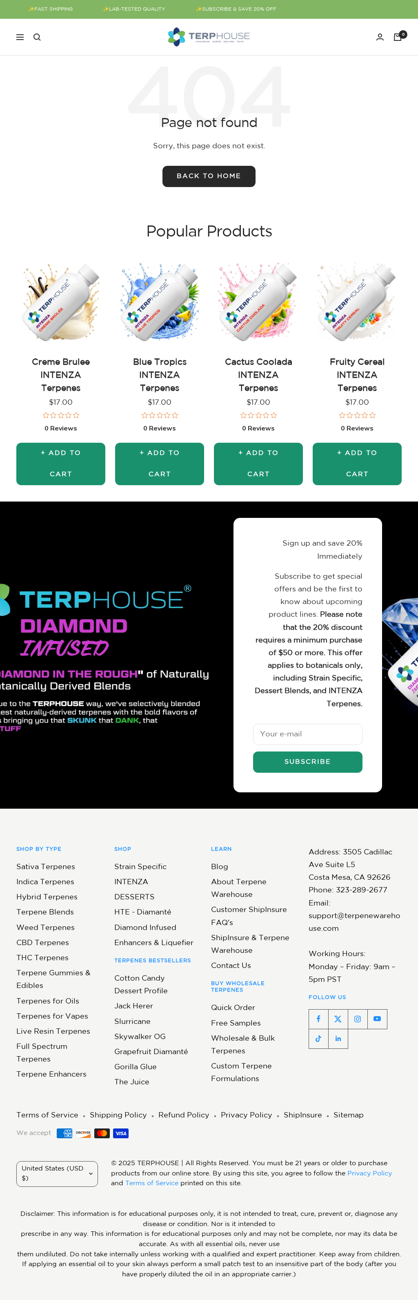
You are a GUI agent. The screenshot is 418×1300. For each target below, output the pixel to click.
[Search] (37, 37)
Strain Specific (140, 867)
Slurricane (132, 1022)
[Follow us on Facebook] (318, 1019)
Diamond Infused (145, 928)
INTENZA (131, 882)
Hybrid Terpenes (47, 897)
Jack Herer (133, 1006)
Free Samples (236, 1023)
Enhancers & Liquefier (153, 943)
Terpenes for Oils (47, 1001)
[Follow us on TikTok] (318, 1038)
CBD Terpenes (42, 943)
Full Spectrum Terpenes (41, 1053)
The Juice (131, 1082)
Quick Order (233, 1008)
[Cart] (398, 37)
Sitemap (349, 1115)
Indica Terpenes (45, 882)
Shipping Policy (118, 1115)
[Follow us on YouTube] (377, 1019)
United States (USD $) (53, 1174)
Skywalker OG (140, 1037)
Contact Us (231, 966)
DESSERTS (134, 897)
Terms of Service (47, 1115)
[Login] (380, 36)
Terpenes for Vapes (52, 1016)
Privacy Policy (246, 1115)
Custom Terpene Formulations (241, 1072)
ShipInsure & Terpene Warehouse (250, 944)
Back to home (209, 176)
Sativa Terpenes (45, 867)
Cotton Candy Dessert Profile (141, 985)
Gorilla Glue (135, 1067)
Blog (219, 867)
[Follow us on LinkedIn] (338, 1038)
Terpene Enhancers (51, 1074)
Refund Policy (183, 1115)
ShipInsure (303, 1115)
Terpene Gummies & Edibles (53, 979)
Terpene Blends (45, 912)
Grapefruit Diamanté (151, 1052)
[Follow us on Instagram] (357, 1019)
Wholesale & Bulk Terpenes (243, 1045)
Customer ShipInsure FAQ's (249, 916)
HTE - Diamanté (142, 912)
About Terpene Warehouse (239, 888)
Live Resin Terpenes (53, 1031)
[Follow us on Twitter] (338, 1019)
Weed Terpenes (45, 928)
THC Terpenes (42, 958)
